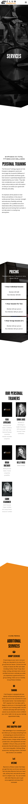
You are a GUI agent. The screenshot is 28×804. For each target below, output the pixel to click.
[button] (26, 2)
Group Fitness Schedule (14, 680)
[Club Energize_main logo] (8, 2)
